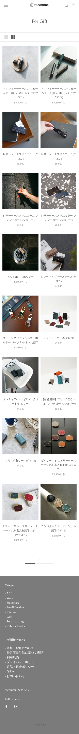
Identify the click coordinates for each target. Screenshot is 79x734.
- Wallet (10, 598)
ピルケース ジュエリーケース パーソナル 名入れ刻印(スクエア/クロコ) (20, 530)
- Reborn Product (16, 626)
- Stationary (12, 602)
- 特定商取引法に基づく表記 (24, 652)
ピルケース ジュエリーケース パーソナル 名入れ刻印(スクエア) (58, 465)
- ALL (8, 593)
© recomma (39, 724)
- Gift (8, 616)
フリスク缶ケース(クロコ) (20, 460)
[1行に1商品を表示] (6, 37)
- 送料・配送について (19, 648)
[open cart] (73, 5)
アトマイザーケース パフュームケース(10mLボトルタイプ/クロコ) (58, 93)
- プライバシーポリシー (21, 662)
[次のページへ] (49, 559)
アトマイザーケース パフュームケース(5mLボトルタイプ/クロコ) (20, 93)
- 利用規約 (12, 657)
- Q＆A (9, 671)
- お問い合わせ (15, 676)
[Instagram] (15, 706)
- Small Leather (14, 607)
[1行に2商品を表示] (13, 37)
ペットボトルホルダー (20, 276)
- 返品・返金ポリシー (19, 666)
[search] (66, 5)
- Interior (10, 612)
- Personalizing (14, 621)
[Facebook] (6, 706)
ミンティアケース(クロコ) (58, 337)
